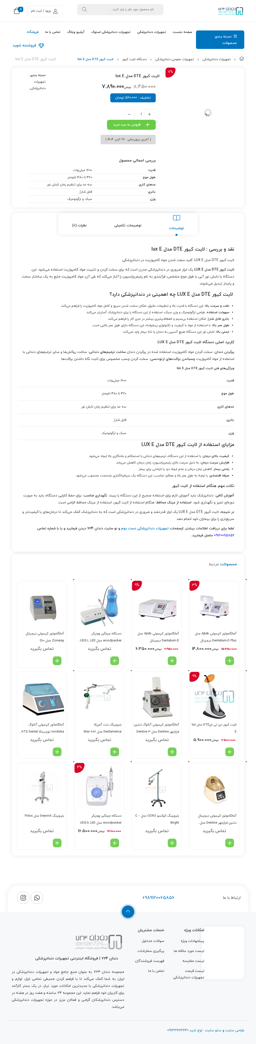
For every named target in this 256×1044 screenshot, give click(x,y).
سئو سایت (213, 1030)
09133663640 (177, 1030)
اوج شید (195, 1030)
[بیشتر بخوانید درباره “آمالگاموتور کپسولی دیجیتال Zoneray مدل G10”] (57, 660)
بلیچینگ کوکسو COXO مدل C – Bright (157, 819)
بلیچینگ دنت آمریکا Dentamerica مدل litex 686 (103, 728)
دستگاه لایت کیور (134, 59)
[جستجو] (84, 9)
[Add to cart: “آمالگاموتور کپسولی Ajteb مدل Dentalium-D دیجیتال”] (172, 660)
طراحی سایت (234, 1030)
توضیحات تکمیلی (128, 225)
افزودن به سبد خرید (127, 125)
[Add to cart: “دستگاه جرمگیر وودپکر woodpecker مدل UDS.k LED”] (114, 843)
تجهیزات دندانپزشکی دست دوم (145, 528)
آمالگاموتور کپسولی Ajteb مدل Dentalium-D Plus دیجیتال (215, 637)
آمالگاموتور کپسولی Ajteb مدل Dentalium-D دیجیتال (158, 637)
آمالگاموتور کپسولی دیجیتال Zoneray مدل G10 (45, 637)
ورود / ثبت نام (41, 11)
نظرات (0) (79, 225)
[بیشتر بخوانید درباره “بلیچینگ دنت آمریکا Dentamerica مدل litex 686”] (114, 751)
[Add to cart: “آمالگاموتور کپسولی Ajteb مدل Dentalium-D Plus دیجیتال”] (229, 660)
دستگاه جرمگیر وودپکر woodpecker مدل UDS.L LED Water (101, 637)
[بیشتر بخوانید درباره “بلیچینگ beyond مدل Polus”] (57, 843)
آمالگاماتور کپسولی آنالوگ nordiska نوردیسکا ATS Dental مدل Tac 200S (42, 729)
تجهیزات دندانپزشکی (216, 59)
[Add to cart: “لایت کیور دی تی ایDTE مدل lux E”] (229, 751)
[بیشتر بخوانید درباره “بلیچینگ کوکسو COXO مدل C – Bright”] (172, 843)
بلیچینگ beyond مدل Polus (44, 816)
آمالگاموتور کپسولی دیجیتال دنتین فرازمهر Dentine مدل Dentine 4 (217, 820)
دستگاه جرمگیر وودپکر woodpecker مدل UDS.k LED (101, 819)
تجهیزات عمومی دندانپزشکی (174, 59)
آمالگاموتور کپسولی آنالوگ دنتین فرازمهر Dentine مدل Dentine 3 (156, 728)
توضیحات (176, 228)
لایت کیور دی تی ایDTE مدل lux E (214, 728)
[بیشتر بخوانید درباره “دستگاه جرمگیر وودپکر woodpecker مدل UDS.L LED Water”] (114, 660)
